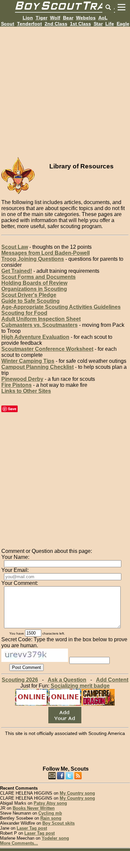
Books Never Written (34, 808)
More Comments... (19, 843)
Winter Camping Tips (27, 361)
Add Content (112, 680)
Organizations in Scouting (34, 289)
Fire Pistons (16, 385)
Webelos (86, 17)
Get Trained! (16, 271)
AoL (103, 17)
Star (98, 23)
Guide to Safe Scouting (30, 301)
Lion (28, 17)
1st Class (80, 23)
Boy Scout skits (58, 823)
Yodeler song (55, 838)
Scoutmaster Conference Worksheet (47, 349)
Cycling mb (50, 813)
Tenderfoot (29, 23)
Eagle (123, 23)
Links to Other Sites (26, 391)
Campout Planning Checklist (37, 367)
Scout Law (14, 247)
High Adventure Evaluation (35, 337)
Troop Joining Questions (32, 259)
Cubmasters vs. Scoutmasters (39, 325)
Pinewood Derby (22, 379)
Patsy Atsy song (50, 803)
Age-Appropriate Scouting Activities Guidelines (61, 307)
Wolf (55, 17)
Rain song (50, 818)
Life (109, 23)
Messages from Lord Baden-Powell (45, 253)
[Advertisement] (65, 92)
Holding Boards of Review (34, 283)
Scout (7, 23)
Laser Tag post (32, 828)
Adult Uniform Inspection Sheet (41, 319)
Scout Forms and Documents (38, 277)
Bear (68, 17)
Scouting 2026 (20, 680)
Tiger (41, 17)
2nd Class (56, 23)
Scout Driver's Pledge (28, 295)
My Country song (77, 793)
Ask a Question (67, 680)
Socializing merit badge (80, 686)
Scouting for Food (24, 313)
